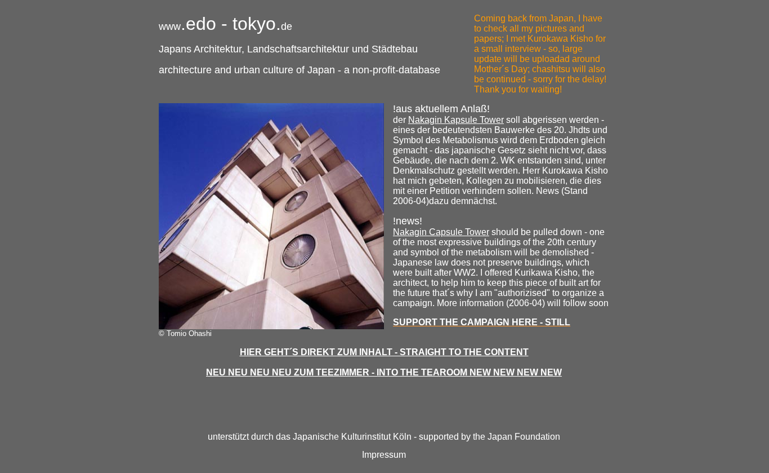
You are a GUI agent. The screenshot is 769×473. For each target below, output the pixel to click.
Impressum (384, 454)
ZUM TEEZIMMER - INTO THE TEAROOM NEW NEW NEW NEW (428, 372)
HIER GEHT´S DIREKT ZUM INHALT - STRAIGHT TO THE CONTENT (384, 352)
